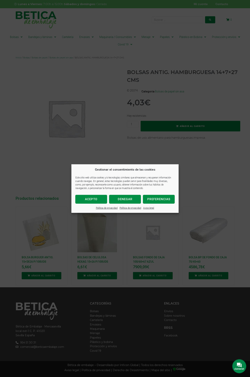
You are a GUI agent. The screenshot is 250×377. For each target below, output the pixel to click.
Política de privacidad (107, 207)
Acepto (91, 199)
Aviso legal (148, 207)
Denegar (125, 199)
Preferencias (158, 199)
